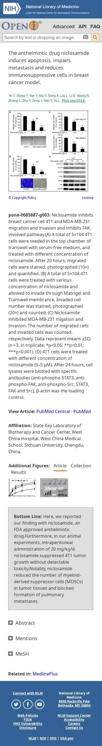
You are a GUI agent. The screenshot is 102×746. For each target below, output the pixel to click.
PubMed (82, 411)
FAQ (95, 26)
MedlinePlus (45, 674)
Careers (74, 723)
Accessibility (74, 719)
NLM (32, 738)
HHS (53, 738)
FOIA (28, 719)
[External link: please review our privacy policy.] (16, 704)
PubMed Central (53, 411)
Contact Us (74, 727)
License (88, 197)
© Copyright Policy (22, 197)
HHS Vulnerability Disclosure (27, 725)
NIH (43, 738)
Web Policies (27, 715)
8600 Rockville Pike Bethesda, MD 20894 (74, 703)
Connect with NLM (28, 693)
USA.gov (66, 738)
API (82, 26)
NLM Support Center (74, 715)
